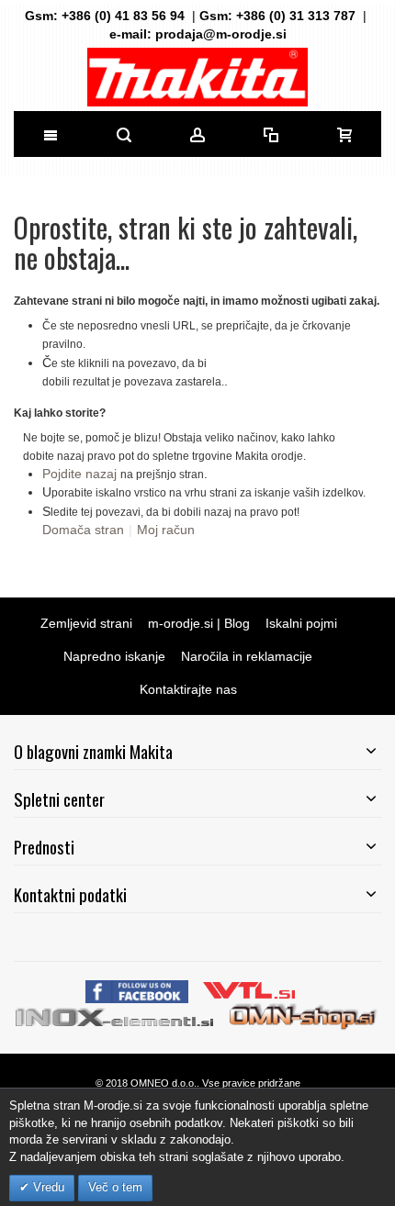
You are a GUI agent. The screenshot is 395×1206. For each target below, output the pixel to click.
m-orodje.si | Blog (199, 623)
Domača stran (83, 529)
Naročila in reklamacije (246, 656)
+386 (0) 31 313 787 (296, 15)
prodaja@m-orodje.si (221, 34)
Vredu (46, 1187)
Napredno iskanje (114, 656)
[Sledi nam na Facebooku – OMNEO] (138, 989)
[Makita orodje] (197, 77)
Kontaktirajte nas (188, 689)
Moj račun (166, 529)
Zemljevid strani (86, 623)
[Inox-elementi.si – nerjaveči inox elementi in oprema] (116, 1016)
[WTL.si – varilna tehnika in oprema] (251, 989)
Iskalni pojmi (301, 623)
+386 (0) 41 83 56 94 (123, 15)
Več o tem (115, 1187)
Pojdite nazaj (79, 473)
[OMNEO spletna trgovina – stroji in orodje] (303, 1016)
